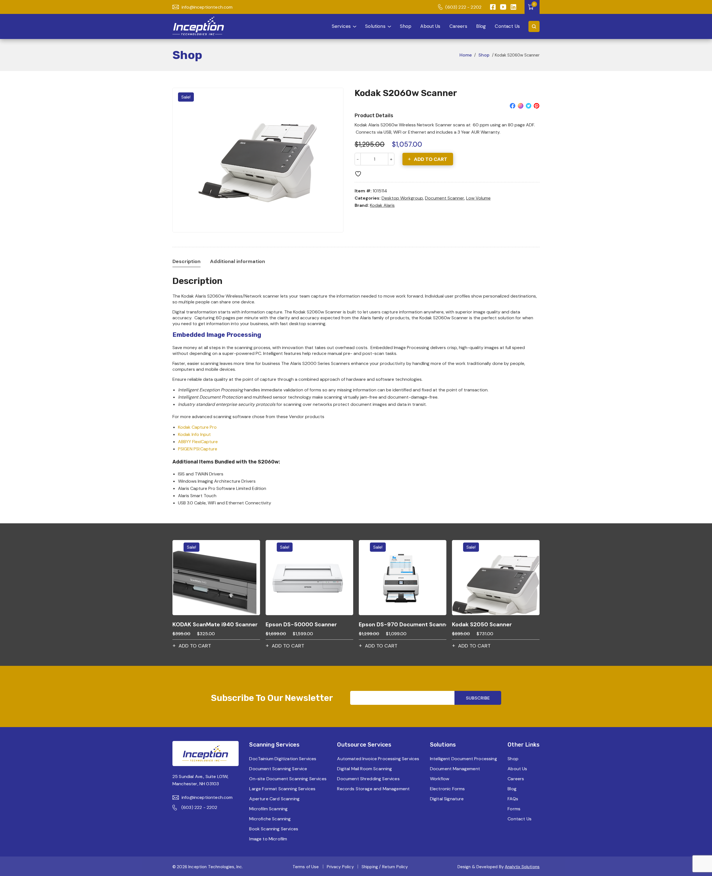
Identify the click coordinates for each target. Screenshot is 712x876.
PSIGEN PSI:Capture (197, 449)
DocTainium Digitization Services (282, 759)
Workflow (439, 779)
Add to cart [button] (195, 645)
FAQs (513, 799)
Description (186, 261)
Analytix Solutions (522, 867)
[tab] (186, 261)
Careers (458, 26)
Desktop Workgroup (402, 198)
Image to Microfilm (268, 839)
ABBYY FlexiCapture (198, 442)
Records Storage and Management (373, 789)
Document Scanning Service (278, 769)
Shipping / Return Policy (385, 867)
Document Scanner (444, 198)
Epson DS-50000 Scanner (301, 624)
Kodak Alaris (382, 205)
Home (465, 55)
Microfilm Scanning (268, 809)
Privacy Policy (340, 867)
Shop (406, 26)
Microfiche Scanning (270, 819)
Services (341, 26)
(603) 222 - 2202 (463, 7)
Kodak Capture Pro (197, 427)
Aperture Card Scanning (274, 799)
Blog (481, 26)
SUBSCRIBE (478, 698)
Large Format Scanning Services (282, 789)
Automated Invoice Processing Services (378, 759)
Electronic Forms (447, 789)
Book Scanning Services (273, 829)
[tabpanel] (257, 160)
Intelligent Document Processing (463, 759)
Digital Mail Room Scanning (364, 769)
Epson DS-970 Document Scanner (402, 624)
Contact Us (507, 26)
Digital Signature (447, 799)
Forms (514, 809)
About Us (430, 26)
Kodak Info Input (194, 434)
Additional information (237, 261)
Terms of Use (306, 867)
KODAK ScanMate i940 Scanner (215, 624)
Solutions (375, 26)
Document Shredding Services (368, 779)
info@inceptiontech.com (207, 7)
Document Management (455, 769)
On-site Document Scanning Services (287, 779)
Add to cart (430, 159)
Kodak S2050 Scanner (482, 624)
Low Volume (478, 198)
